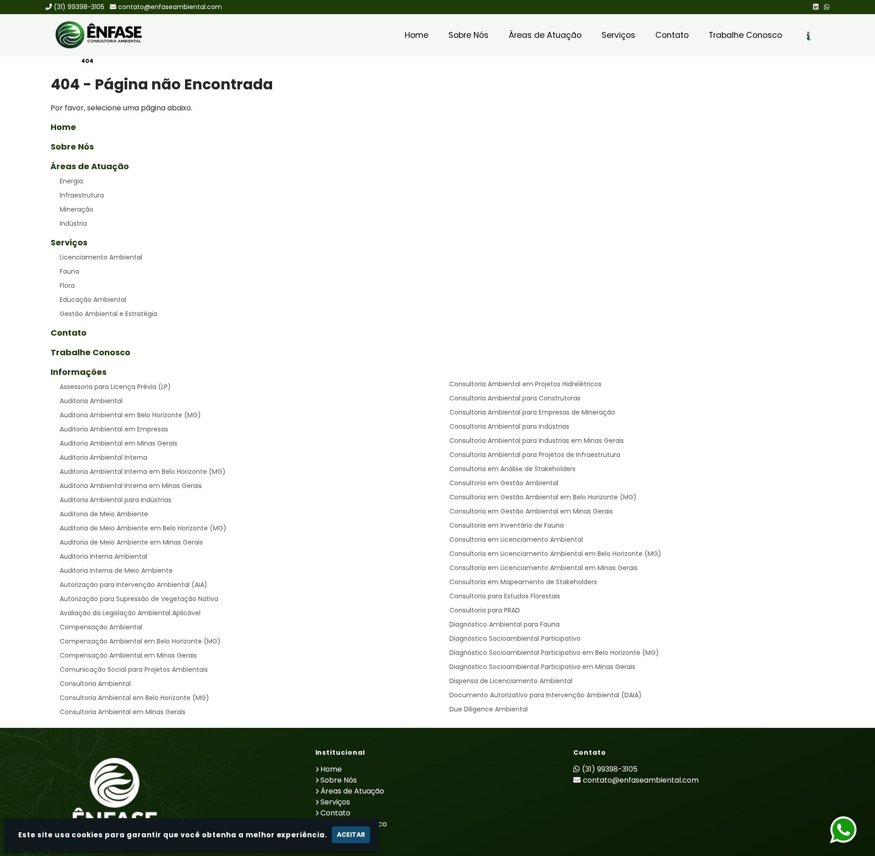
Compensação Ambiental (101, 627)
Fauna (69, 271)
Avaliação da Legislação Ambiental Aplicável (130, 612)
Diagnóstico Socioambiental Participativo (515, 638)
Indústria (73, 223)
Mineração (76, 209)
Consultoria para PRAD (484, 610)
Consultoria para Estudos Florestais (504, 596)
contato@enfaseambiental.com (170, 6)
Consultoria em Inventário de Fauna (506, 525)
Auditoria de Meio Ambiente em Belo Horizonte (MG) (143, 528)
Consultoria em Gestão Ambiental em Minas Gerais (531, 511)
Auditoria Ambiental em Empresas (114, 429)
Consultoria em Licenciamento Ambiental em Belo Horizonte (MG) (555, 553)
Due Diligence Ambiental (488, 709)
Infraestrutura (82, 195)
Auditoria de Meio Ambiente (104, 514)
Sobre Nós (468, 35)
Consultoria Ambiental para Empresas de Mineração (532, 412)
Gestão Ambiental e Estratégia (108, 313)
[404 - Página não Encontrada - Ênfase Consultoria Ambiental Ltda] (98, 35)
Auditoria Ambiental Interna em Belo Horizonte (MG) (143, 471)
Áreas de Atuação (545, 35)
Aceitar (351, 834)
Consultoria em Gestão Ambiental (503, 483)
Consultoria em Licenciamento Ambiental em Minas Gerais (543, 567)
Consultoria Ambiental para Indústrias (509, 426)
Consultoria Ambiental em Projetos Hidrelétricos (525, 384)
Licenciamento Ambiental (101, 257)
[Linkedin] (815, 6)
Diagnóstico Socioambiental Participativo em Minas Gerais (542, 666)
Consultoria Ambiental (95, 683)
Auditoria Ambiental (91, 400)
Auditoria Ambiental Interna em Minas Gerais (131, 485)
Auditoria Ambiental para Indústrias (115, 499)
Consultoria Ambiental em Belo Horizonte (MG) (134, 697)
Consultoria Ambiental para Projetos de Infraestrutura (534, 454)
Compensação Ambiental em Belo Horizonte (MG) (140, 641)
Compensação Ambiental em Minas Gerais (128, 655)
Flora (67, 285)
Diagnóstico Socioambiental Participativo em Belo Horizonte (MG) (554, 652)
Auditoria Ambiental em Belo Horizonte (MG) (130, 415)
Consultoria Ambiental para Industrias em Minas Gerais (536, 440)
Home (416, 35)
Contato (672, 35)
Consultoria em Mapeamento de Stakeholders (523, 581)
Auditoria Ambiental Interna (103, 457)
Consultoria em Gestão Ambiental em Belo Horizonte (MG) (543, 497)
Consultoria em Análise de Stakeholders (512, 468)
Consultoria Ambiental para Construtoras (515, 398)
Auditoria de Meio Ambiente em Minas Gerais (131, 542)
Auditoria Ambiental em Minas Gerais (118, 443)
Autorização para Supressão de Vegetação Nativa (139, 598)
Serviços (618, 35)
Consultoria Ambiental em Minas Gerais (122, 711)
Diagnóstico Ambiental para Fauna (504, 624)
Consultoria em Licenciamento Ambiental (516, 539)
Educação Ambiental (93, 299)
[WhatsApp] (826, 6)
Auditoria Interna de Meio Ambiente (116, 570)
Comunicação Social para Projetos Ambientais (134, 669)
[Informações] (808, 35)
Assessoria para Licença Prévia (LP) (115, 386)
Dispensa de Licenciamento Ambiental (510, 680)
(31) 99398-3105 (79, 6)
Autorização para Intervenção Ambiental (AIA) (133, 584)
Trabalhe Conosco (745, 35)
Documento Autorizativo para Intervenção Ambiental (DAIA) (545, 695)
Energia (71, 181)
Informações (79, 372)
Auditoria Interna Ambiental (103, 556)
